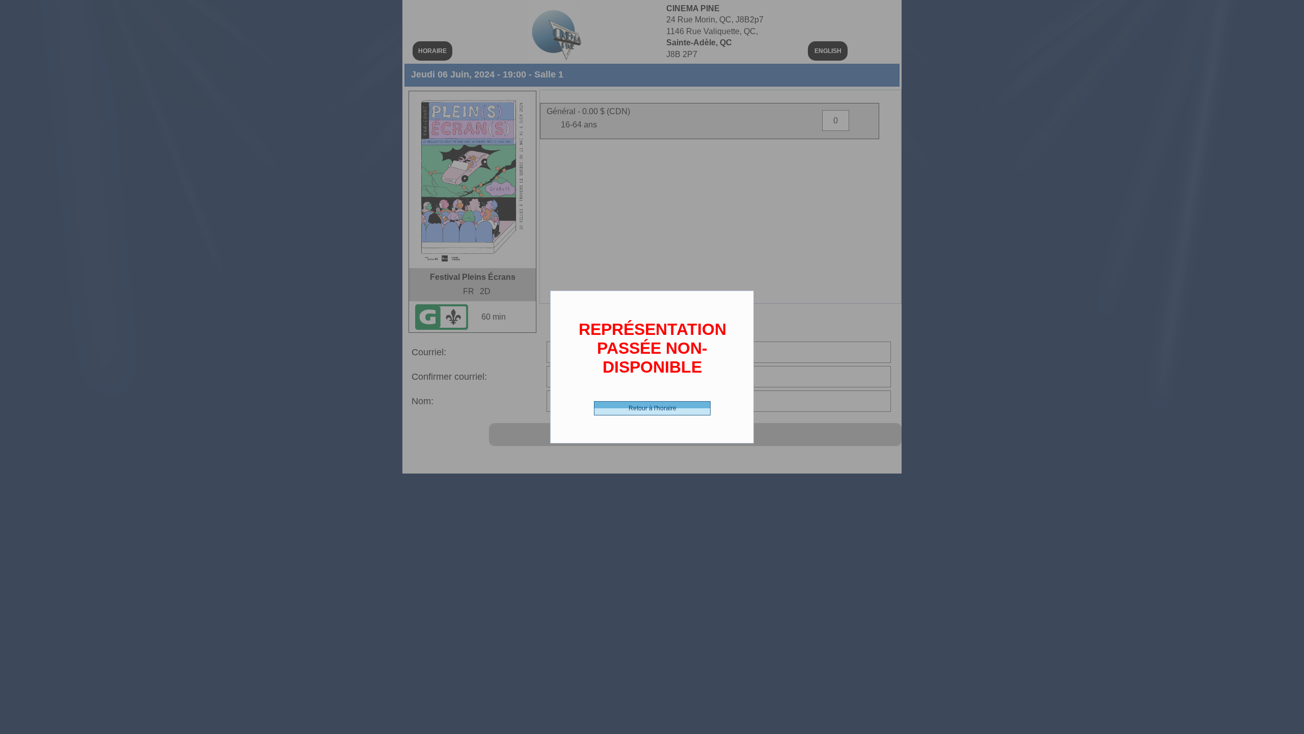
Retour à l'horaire (652, 408)
